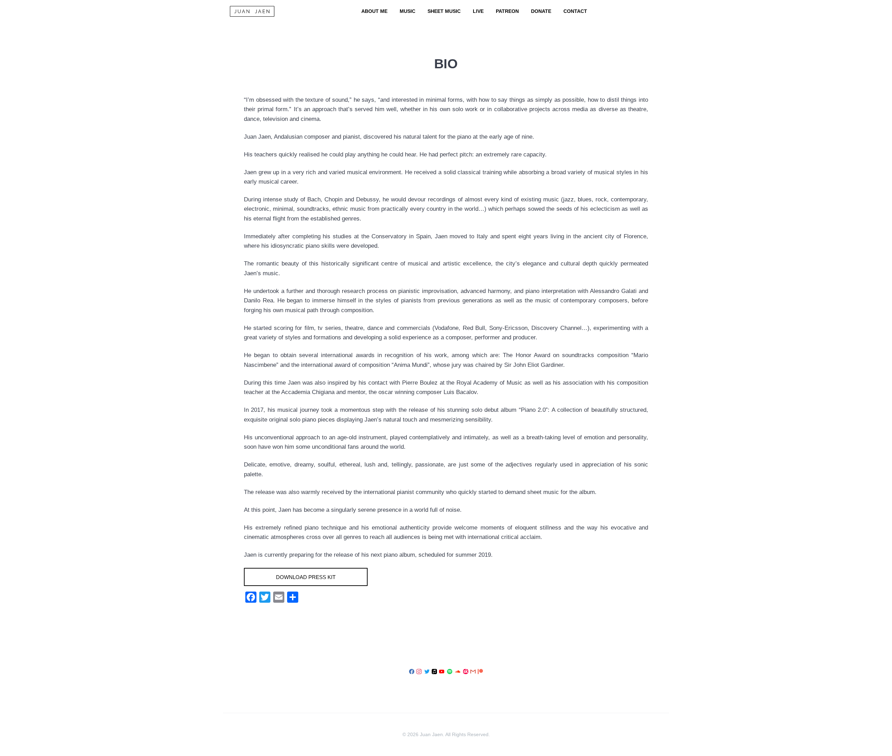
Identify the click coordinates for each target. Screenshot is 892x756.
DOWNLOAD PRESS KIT (306, 577)
